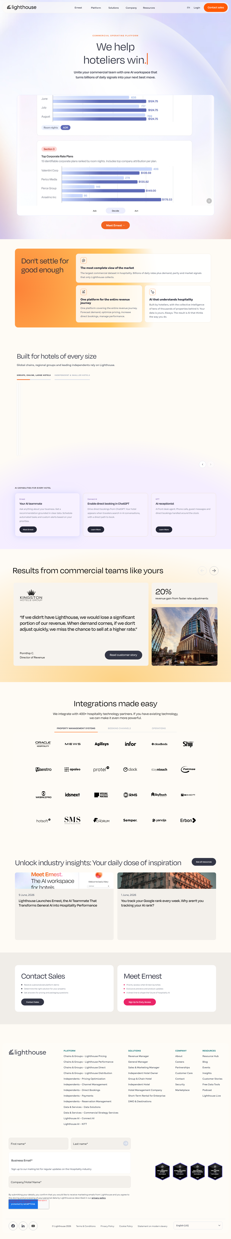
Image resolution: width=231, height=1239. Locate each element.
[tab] (36, 376)
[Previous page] (202, 464)
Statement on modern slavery (152, 1225)
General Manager (138, 1061)
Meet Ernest (28, 529)
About (178, 1056)
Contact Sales (32, 1002)
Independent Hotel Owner (143, 1073)
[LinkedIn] (23, 1225)
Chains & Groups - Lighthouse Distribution (88, 1073)
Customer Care (183, 1073)
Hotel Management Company (145, 1090)
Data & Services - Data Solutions (82, 1106)
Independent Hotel (139, 1084)
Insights (207, 1073)
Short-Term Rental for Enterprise (146, 1095)
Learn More (42, 415)
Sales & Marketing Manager (144, 1067)
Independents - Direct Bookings (82, 1090)
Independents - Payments (78, 1095)
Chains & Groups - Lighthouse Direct (84, 1067)
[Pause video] (209, 201)
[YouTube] (33, 1225)
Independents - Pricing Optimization (84, 1078)
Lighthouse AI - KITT (75, 1123)
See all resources (204, 861)
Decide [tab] (115, 210)
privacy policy (99, 1197)
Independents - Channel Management (85, 1084)
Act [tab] (136, 210)
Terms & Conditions (86, 1225)
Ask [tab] (94, 210)
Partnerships (182, 1067)
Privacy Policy (107, 1225)
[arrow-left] (202, 570)
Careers (179, 1061)
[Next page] (210, 464)
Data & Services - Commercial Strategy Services (91, 1112)
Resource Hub (211, 1056)
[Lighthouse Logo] (21, 8)
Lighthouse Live (212, 1095)
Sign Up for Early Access (140, 1002)
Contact (179, 1078)
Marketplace (182, 1090)
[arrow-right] (214, 570)
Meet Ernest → (115, 225)
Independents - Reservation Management (87, 1101)
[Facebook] (13, 1225)
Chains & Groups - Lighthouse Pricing (85, 1056)
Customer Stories (212, 1078)
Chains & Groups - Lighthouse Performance (88, 1061)
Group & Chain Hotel (140, 1078)
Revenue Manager (138, 1056)
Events (206, 1067)
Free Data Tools (211, 1084)
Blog (205, 1061)
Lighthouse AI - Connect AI (79, 1118)
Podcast (207, 1090)
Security (180, 1084)
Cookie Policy (126, 1225)
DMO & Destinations (139, 1101)
